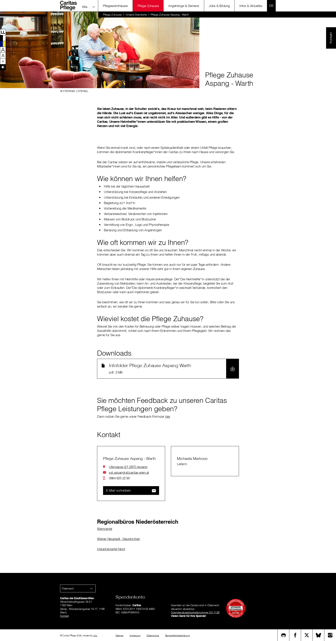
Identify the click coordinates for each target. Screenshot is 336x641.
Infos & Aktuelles (250, 6)
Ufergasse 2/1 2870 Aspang (128, 467)
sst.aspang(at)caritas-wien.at (129, 472)
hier (167, 416)
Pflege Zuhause (148, 6)
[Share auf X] (307, 635)
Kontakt (64, 616)
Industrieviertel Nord (111, 549)
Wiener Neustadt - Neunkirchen (118, 539)
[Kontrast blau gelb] (3, 44)
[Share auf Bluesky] (318, 635)
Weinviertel (104, 529)
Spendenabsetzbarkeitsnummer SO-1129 (195, 612)
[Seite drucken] (283, 635)
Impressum (135, 635)
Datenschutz (153, 635)
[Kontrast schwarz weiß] (3, 38)
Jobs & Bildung (219, 6)
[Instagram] (330, 635)
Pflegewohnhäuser (115, 6)
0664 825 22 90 (119, 478)
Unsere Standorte (136, 14)
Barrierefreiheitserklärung (177, 635)
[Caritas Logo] (70, 6)
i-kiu (95, 635)
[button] (88, 6)
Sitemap (119, 635)
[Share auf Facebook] (295, 635)
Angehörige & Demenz (183, 6)
